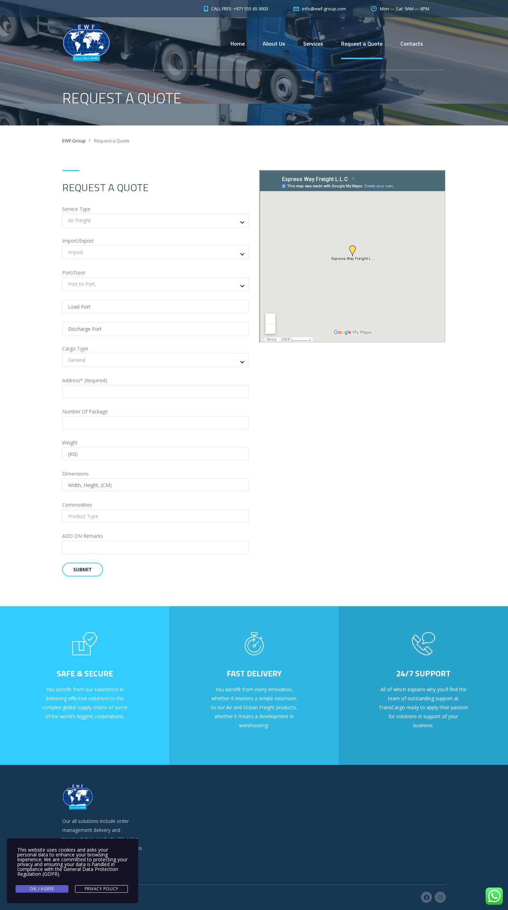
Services (313, 43)
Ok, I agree (42, 889)
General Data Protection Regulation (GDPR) (67, 871)
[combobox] (155, 220)
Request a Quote (362, 43)
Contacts (412, 43)
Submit (82, 569)
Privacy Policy (102, 889)
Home (238, 43)
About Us (274, 43)
